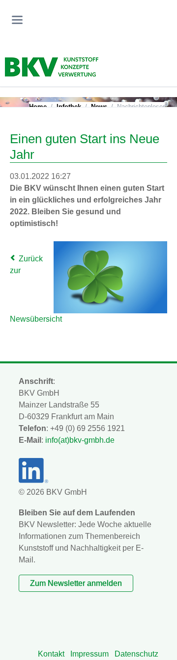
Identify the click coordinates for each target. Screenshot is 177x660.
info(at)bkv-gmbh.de (80, 440)
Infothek (69, 106)
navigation (17, 19)
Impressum (89, 654)
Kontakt (51, 654)
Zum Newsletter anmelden (76, 583)
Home (38, 106)
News (99, 106)
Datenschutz (136, 654)
